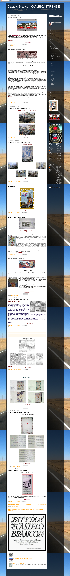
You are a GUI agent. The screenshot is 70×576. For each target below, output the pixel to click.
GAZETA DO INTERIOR (59, 159)
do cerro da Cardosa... (51, 152)
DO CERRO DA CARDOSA (59, 181)
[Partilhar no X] (24, 44)
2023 (51, 33)
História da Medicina (58, 171)
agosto (52, 75)
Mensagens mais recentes (13, 504)
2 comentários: (18, 212)
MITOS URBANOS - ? (16, 553)
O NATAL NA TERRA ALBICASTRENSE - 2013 (19, 108)
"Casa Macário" (51, 148)
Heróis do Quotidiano (58, 160)
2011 (51, 87)
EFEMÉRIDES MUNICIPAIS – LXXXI (16, 49)
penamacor (58, 165)
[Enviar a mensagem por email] (22, 44)
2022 (51, 34)
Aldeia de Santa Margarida (59, 177)
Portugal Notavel (59, 182)
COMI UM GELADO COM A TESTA (51, 158)
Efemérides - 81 (13, 104)
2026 (51, 29)
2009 (51, 90)
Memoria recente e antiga (50, 163)
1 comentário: (18, 501)
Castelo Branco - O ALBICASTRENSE (34, 6)
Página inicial (28, 504)
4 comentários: (18, 44)
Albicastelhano (51, 156)
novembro (52, 71)
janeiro (52, 84)
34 (11, 295)
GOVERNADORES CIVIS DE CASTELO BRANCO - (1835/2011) (22, 558)
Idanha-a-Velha (59, 172)
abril (51, 80)
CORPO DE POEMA (59, 149)
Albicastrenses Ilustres (15, 295)
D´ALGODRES (59, 167)
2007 (51, 92)
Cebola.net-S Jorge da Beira (59, 179)
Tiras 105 (12, 45)
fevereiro (52, 83)
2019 (51, 38)
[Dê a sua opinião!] (23, 44)
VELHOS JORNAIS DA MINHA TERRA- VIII (18, 299)
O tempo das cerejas (59, 154)
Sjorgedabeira (59, 166)
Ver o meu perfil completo (56, 23)
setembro (52, 74)
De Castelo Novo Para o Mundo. (51, 169)
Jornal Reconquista (59, 162)
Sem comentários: (19, 102)
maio (51, 79)
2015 (51, 43)
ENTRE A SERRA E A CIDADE (59, 146)
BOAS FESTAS (11, 186)
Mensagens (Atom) (15, 506)
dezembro (52, 47)
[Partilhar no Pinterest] (26, 44)
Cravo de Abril (59, 152)
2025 (51, 30)
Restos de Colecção (50, 147)
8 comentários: (18, 325)
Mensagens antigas (42, 504)
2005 (51, 95)
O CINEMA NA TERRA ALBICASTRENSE (17, 470)
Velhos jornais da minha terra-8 (15, 326)
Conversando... (59, 157)
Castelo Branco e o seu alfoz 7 (15, 466)
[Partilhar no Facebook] (25, 44)
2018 (51, 39)
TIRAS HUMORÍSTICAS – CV (15, 17)
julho (51, 76)
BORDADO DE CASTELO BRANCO (16, 217)
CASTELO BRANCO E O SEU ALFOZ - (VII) (18, 412)
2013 (51, 46)
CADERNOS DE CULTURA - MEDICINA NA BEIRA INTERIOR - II (23, 331)
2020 (51, 37)
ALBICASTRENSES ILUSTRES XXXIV (17, 258)
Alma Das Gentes (58, 150)
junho (52, 78)
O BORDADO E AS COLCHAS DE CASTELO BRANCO (21, 374)
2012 (51, 86)
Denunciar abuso (52, 97)
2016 (51, 42)
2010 (51, 88)
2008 (51, 91)
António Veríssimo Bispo (57, 22)
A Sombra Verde (59, 175)
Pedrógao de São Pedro (59, 169)
